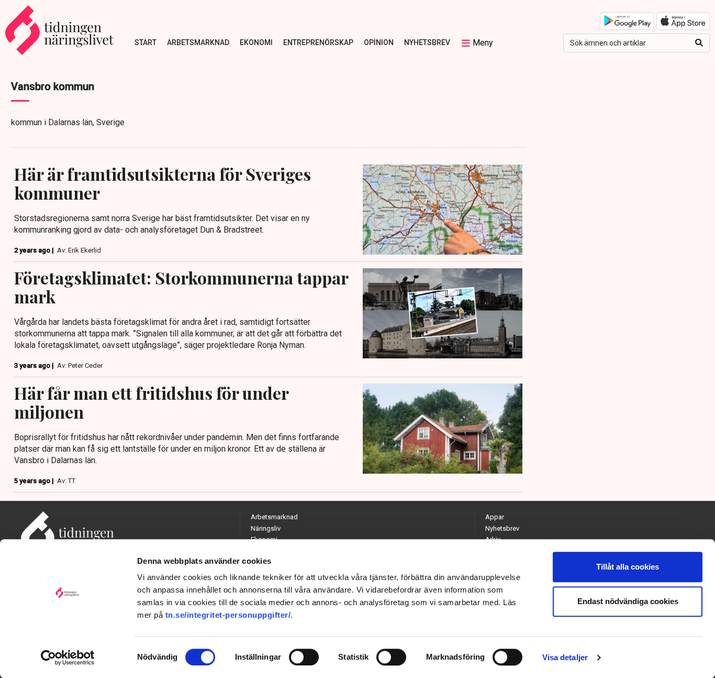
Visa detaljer (565, 657)
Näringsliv (266, 528)
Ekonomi (256, 42)
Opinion (379, 42)
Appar (494, 517)
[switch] (304, 657)
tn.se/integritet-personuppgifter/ (228, 614)
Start (146, 42)
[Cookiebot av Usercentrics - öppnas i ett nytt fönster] (68, 657)
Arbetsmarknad (198, 42)
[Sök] (699, 43)
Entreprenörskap (318, 42)
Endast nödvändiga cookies (627, 601)
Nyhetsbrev (427, 42)
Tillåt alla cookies (627, 566)
